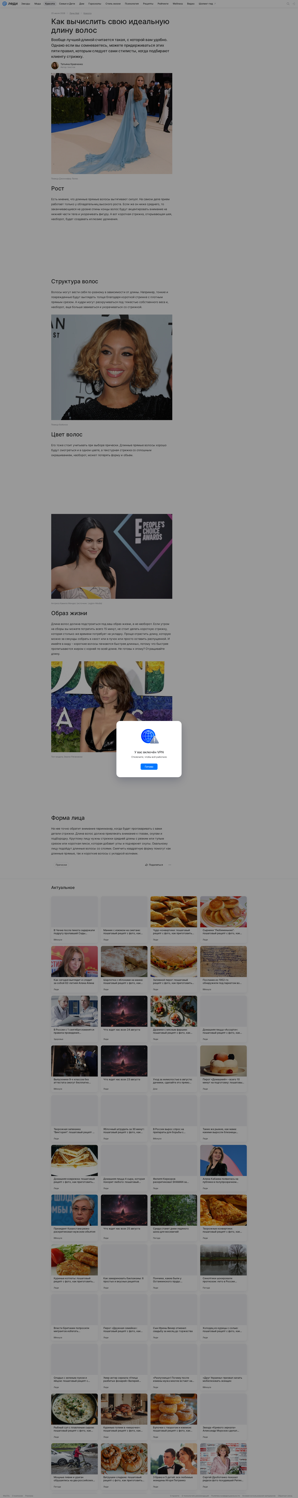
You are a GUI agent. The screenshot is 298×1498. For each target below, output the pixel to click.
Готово (149, 766)
